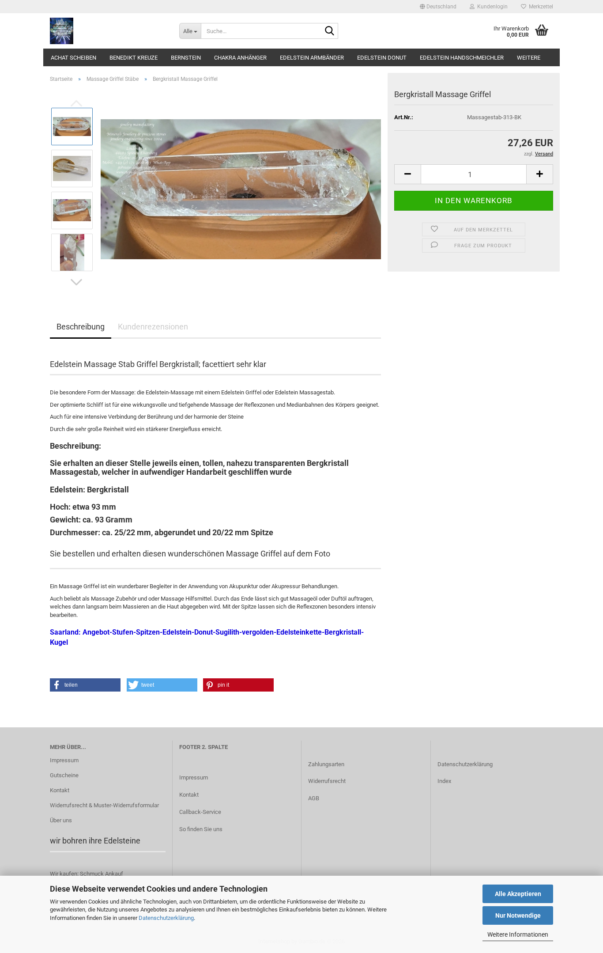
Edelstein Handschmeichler (462, 57)
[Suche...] (329, 31)
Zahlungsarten (326, 764)
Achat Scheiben (73, 57)
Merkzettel (539, 7)
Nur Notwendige (518, 915)
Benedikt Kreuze (133, 57)
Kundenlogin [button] (491, 7)
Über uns (61, 820)
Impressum (64, 760)
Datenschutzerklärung (166, 918)
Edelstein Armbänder (312, 57)
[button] (438, 6)
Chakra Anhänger (240, 57)
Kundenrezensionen (153, 326)
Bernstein (186, 57)
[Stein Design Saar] (108, 31)
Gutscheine (64, 775)
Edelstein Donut (382, 57)
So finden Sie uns (200, 829)
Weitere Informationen (517, 934)
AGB (313, 798)
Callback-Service (200, 812)
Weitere (528, 57)
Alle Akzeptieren (518, 893)
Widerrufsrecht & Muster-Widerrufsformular (104, 805)
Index (444, 781)
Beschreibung (81, 326)
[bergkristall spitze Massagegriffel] (241, 188)
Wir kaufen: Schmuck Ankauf (86, 873)
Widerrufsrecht (327, 781)
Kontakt (59, 790)
